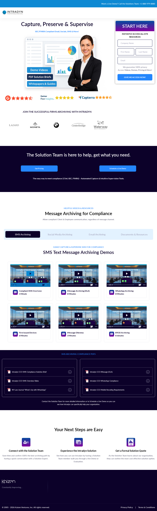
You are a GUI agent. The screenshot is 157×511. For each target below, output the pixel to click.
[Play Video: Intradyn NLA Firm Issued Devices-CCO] (30, 315)
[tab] (22, 234)
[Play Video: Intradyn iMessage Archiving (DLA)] (78, 273)
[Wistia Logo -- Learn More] (43, 285)
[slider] (28, 285)
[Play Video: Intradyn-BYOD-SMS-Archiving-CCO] (127, 315)
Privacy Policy (127, 507)
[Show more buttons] (48, 285)
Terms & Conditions (146, 507)
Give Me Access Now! (135, 77)
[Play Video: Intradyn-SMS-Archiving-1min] (30, 273)
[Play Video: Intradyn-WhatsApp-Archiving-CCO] (127, 273)
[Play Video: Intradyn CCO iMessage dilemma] (78, 315)
